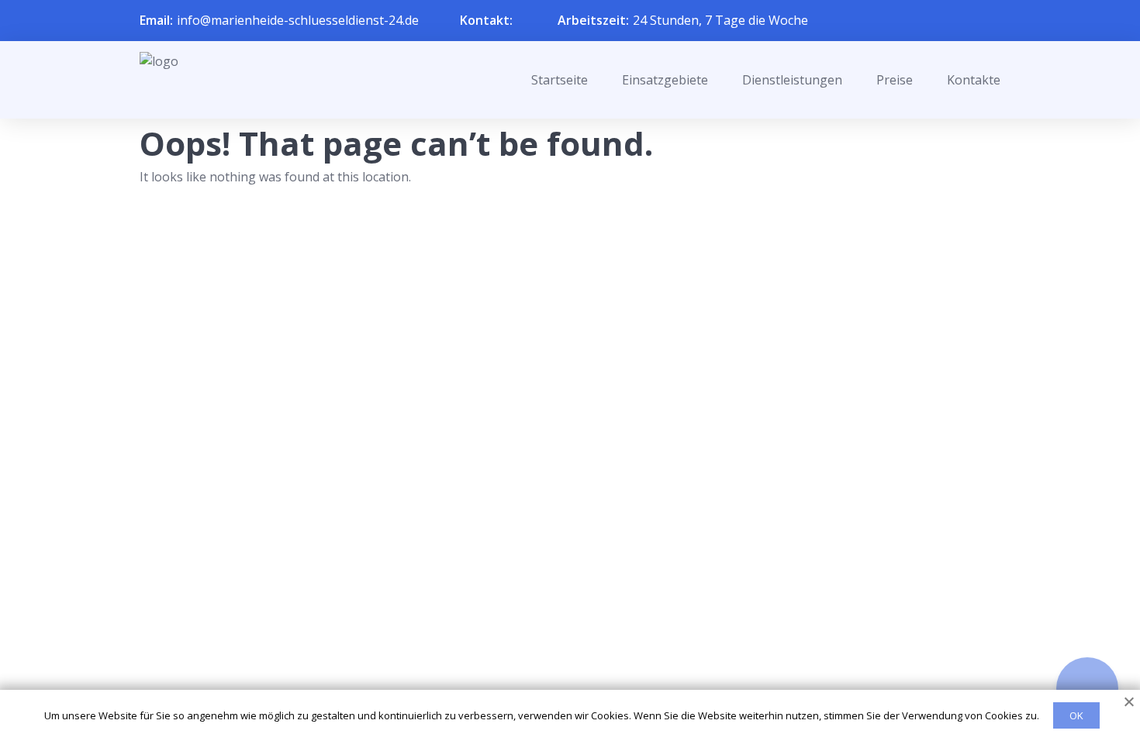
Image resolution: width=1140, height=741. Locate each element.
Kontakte (973, 79)
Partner (549, 647)
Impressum (560, 672)
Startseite (559, 79)
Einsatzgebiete (665, 79)
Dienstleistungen (792, 79)
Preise (894, 79)
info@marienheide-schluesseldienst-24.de (298, 20)
